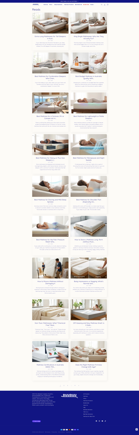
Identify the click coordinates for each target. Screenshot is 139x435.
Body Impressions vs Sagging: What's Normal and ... (88, 282)
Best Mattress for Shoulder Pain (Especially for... (88, 201)
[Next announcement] (106, 1)
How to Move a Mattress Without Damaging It (50, 282)
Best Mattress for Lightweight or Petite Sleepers (89, 117)
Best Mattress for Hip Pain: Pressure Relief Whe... (50, 241)
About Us (85, 405)
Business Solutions (87, 409)
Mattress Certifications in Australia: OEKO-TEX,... (50, 366)
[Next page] (78, 385)
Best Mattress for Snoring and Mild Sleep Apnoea (50, 201)
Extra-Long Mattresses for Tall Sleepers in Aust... (50, 37)
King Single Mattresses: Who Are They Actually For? (89, 37)
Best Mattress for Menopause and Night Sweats (88, 159)
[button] (101, 4)
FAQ (84, 407)
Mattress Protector (88, 400)
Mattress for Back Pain (89, 416)
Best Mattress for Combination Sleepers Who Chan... (50, 77)
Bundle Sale (86, 403)
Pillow (84, 398)
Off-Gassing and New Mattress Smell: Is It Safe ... (88, 324)
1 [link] (60, 385)
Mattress (85, 396)
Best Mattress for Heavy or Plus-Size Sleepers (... (50, 159)
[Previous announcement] (32, 1)
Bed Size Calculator (88, 414)
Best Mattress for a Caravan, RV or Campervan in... (50, 117)
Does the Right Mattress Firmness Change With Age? (89, 366)
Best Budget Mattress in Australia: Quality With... (88, 77)
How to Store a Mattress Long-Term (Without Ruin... (89, 241)
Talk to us (85, 411)
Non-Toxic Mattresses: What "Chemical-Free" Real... (50, 324)
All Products (86, 394)
